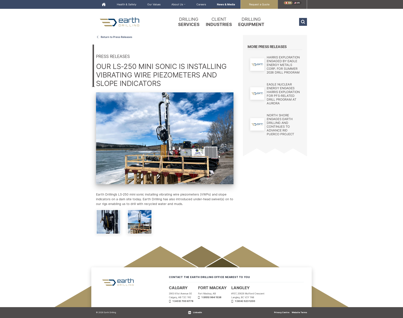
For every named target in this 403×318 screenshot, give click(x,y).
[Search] (303, 22)
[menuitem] (103, 4)
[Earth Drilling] (119, 22)
